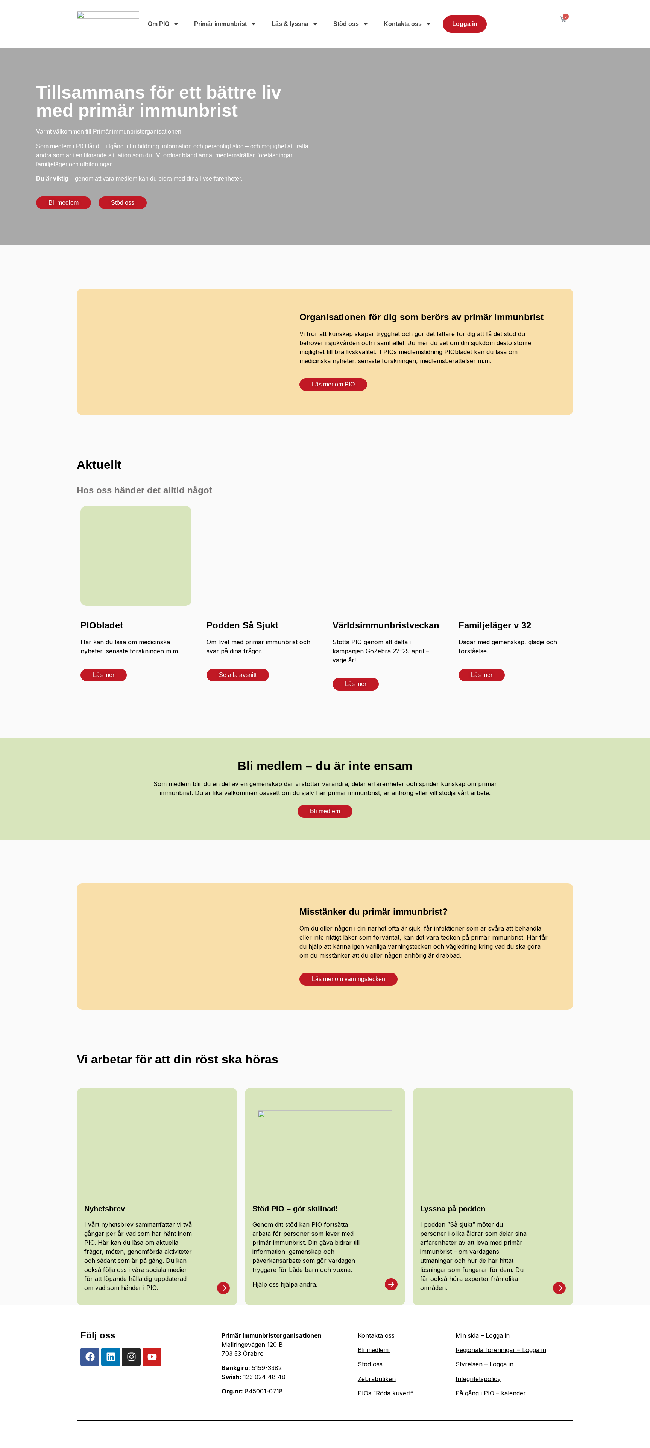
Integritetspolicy (478, 1379)
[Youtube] (152, 1357)
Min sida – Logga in (483, 1335)
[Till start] (108, 24)
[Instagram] (131, 1357)
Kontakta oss (403, 24)
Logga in (464, 24)
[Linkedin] (110, 1357)
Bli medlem (374, 1350)
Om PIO (158, 24)
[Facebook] (89, 1357)
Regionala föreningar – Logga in (501, 1350)
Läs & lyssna (290, 24)
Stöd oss (346, 24)
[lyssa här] (223, 1288)
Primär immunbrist (220, 24)
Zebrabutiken (377, 1379)
